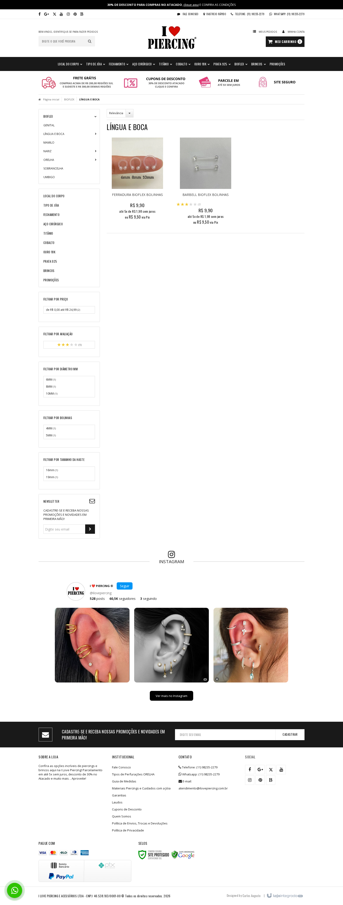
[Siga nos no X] (54, 14)
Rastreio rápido (216, 14)
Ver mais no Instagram (171, 696)
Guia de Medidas (124, 781)
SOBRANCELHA (53, 168)
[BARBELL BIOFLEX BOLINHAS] (205, 182)
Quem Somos (121, 816)
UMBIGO (49, 177)
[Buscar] (89, 41)
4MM (51, 428)
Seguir (124, 586)
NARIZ (47, 151)
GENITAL (49, 125)
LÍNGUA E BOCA (53, 134)
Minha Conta (296, 31)
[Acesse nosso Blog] (81, 14)
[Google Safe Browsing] (183, 854)
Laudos (117, 802)
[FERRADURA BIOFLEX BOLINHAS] (137, 180)
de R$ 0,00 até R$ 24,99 (63, 310)
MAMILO (48, 143)
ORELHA (48, 160)
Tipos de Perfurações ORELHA (133, 774)
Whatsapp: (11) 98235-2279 (201, 774)
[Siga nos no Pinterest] (75, 14)
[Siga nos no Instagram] (68, 14)
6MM (51, 380)
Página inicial (51, 99)
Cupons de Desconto (127, 809)
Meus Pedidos (268, 31)
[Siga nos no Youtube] (61, 14)
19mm (52, 477)
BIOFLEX (69, 99)
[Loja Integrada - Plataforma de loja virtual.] (284, 895)
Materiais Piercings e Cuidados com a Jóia (141, 788)
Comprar (140, 198)
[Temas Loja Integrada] (251, 895)
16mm (52, 470)
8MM (51, 387)
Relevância (116, 113)
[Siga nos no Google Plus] (46, 14)
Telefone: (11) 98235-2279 (199, 767)
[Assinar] (90, 529)
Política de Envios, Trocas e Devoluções (140, 823)
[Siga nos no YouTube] (281, 769)
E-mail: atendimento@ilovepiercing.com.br (203, 784)
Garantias (119, 795)
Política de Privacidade (128, 830)
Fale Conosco (190, 14)
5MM (51, 435)
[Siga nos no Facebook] (39, 14)
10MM (51, 394)
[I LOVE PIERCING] (171, 38)
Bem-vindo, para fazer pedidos (68, 31)
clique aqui (191, 5)
